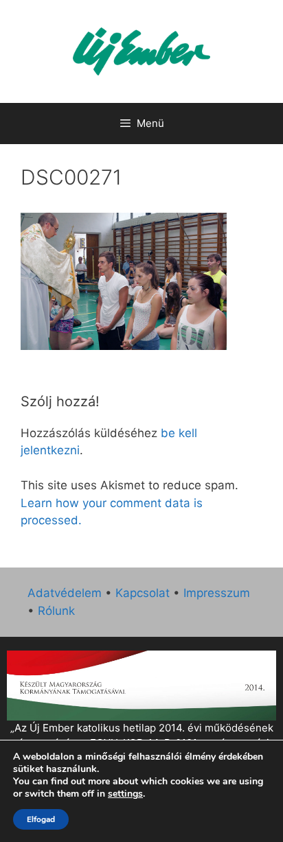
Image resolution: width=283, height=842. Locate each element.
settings (125, 794)
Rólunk (56, 611)
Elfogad (41, 819)
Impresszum (216, 593)
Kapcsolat (142, 593)
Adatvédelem (64, 593)
